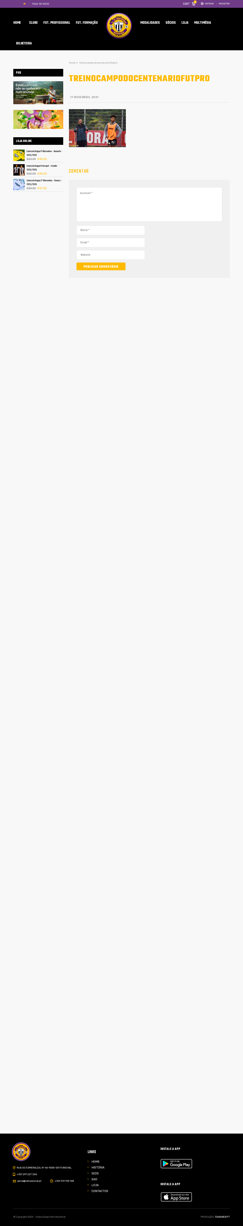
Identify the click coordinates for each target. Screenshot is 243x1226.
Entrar (209, 3)
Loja (95, 1185)
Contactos (100, 1191)
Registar (224, 3)
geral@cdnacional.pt (29, 1180)
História (98, 1167)
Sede (95, 1173)
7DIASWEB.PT (222, 1216)
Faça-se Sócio (40, 3)
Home (95, 1161)
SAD (94, 1179)
